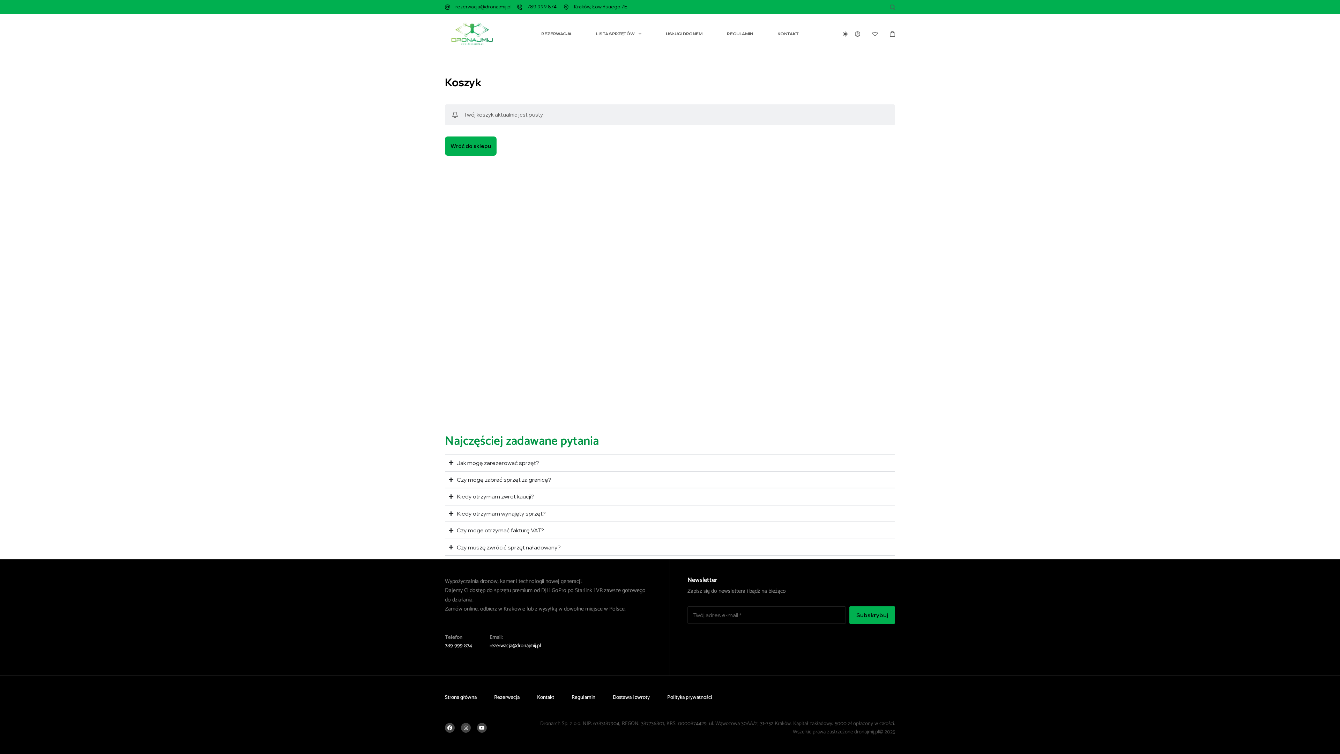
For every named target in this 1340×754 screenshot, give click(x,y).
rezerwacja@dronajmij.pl (483, 6)
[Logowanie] (857, 34)
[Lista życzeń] (875, 34)
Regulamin (740, 33)
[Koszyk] (892, 34)
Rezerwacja (556, 33)
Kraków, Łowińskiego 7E (600, 6)
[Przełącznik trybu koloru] (845, 34)
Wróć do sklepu (471, 146)
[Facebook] (450, 728)
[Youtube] (482, 728)
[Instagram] (466, 728)
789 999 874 (542, 6)
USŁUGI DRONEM (684, 33)
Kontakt (788, 33)
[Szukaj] (892, 7)
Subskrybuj (872, 615)
